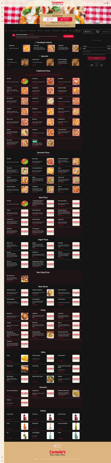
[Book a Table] (2, 7)
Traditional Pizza (23, 30)
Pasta (70, 30)
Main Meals (64, 30)
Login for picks (69, 36)
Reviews (42, 459)
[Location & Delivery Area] (2, 12)
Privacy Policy (78, 459)
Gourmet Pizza (32, 30)
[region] (43, 48)
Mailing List (36, 459)
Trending (10, 30)
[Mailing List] (2, 21)
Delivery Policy (70, 459)
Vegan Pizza (47, 30)
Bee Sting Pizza (56, 30)
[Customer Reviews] (2, 16)
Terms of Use (49, 459)
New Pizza (40, 30)
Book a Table (58, 12)
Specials (15, 30)
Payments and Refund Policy (59, 459)
